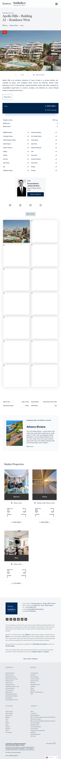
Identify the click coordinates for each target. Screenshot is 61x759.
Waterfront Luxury (35, 684)
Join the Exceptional (35, 726)
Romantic (32, 682)
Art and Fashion (34, 677)
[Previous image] (16, 75)
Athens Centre (9, 711)
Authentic (32, 686)
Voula (21, 25)
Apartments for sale (8, 13)
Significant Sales (34, 725)
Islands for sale (9, 680)
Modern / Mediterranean (36, 692)
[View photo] (30, 50)
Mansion (32, 690)
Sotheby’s (32, 732)
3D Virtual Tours (9, 690)
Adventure (33, 675)
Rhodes (7, 636)
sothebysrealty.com (35, 734)
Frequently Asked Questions (37, 730)
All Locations (8, 732)
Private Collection (10, 688)
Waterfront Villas (9, 673)
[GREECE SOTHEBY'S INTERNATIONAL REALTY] (13, 4)
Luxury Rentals (34, 673)
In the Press (33, 713)
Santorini (7, 726)
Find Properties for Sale (11, 700)
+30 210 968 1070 (30, 607)
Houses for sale (9, 675)
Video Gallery (8, 692)
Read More (7, 97)
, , (42, 605)
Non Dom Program (10, 646)
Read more (30, 446)
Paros (6, 719)
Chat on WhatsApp (30, 611)
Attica (6, 25)
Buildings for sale (9, 684)
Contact (29, 659)
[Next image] (28, 75)
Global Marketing (34, 715)
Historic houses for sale (11, 679)
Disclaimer (35, 659)
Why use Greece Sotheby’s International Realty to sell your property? (42, 722)
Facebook (34, 651)
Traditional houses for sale (12, 686)
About (32, 711)
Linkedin (39, 651)
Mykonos (28, 634)
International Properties (11, 696)
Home (24, 659)
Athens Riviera (14, 25)
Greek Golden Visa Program (40, 644)
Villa (31, 694)
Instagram (46, 651)
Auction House (34, 728)
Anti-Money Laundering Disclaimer (13, 752)
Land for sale (8, 682)
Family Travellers (34, 679)
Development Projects (11, 694)
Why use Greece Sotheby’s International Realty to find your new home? (42, 718)
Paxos (7, 730)
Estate (32, 688)
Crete (6, 725)
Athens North (8, 715)
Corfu (23, 636)
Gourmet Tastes (34, 680)
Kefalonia (7, 728)
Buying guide (8, 698)
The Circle (33, 736)
